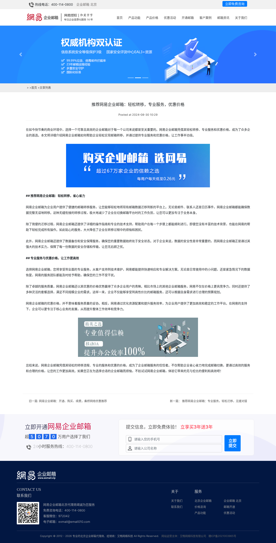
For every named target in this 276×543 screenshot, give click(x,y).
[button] (20, 54)
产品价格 (152, 18)
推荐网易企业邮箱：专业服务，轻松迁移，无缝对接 (214, 401)
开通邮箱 (188, 18)
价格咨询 (200, 506)
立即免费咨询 (234, 4)
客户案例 (205, 18)
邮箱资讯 (223, 18)
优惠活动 (170, 18)
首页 (120, 18)
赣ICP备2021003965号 (222, 536)
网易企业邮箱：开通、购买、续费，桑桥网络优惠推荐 (73, 401)
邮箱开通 (229, 506)
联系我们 (176, 506)
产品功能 (134, 18)
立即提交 (233, 443)
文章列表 (44, 87)
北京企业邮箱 (203, 500)
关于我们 (241, 18)
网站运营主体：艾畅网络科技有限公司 (184, 536)
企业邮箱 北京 (86, 4)
